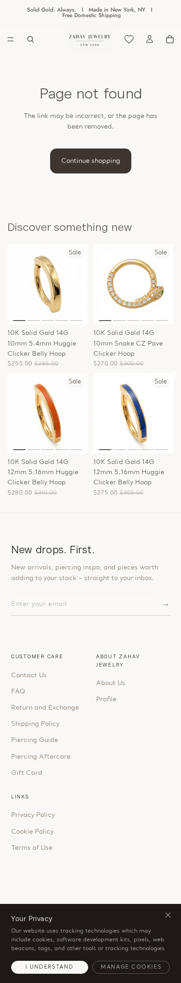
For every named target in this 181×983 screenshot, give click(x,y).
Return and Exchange (45, 708)
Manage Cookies (131, 967)
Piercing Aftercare (41, 757)
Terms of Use (31, 848)
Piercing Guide (34, 740)
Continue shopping (90, 161)
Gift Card (26, 773)
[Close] (168, 915)
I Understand (50, 967)
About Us (110, 683)
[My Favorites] (129, 39)
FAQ (18, 692)
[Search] (30, 39)
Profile (106, 700)
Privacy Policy (33, 815)
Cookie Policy (32, 832)
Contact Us (29, 676)
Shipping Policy (35, 724)
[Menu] (10, 39)
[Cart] (170, 39)
